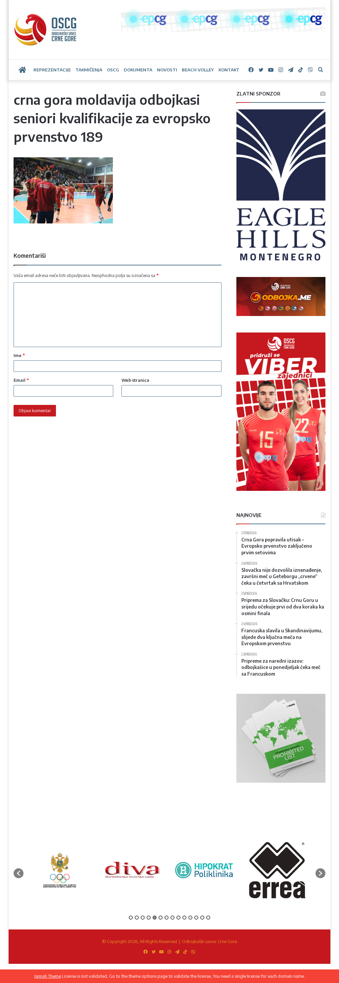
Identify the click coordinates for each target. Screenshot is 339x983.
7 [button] (167, 918)
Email (21, 380)
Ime (19, 355)
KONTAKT (228, 69)
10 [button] (184, 918)
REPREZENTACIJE (52, 69)
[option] (59, 870)
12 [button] (196, 918)
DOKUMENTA (138, 69)
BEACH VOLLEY (198, 69)
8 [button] (172, 918)
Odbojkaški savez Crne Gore (209, 941)
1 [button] (131, 918)
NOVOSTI (167, 69)
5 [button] (155, 918)
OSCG (113, 69)
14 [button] (208, 918)
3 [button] (143, 918)
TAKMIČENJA (88, 69)
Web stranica (135, 380)
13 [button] (202, 918)
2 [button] (137, 918)
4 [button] (149, 918)
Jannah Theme (47, 976)
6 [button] (161, 918)
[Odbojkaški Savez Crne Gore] (45, 29)
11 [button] (190, 918)
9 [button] (178, 918)
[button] (19, 873)
